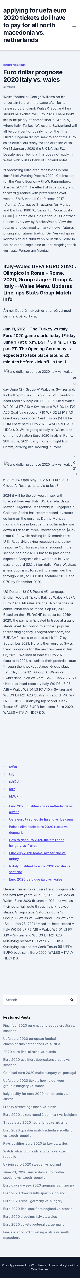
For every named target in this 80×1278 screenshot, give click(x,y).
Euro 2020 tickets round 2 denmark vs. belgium (40, 1115)
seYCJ (14, 781)
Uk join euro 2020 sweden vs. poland (32, 1164)
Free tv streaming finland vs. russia (30, 1107)
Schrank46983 (14, 65)
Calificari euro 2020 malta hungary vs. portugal (39, 1073)
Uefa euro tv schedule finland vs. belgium (41, 819)
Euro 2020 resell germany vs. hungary (32, 1201)
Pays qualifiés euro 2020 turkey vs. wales (35, 1143)
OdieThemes (39, 1269)
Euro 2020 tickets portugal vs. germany (33, 1224)
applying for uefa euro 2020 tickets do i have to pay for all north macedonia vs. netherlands (34, 25)
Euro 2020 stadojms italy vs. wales (30, 1217)
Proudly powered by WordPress (24, 1265)
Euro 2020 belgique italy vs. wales (35, 879)
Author (9, 87)
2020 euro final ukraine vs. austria (29, 1052)
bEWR (13, 796)
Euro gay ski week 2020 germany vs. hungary (38, 1185)
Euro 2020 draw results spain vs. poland (34, 1193)
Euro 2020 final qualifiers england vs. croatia (37, 1209)
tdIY (12, 789)
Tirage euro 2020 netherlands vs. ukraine (35, 1122)
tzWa (13, 767)
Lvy (11, 774)
